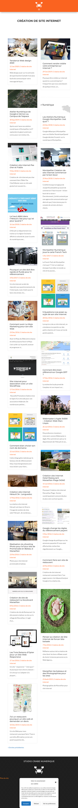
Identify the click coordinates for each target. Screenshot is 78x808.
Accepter (26, 803)
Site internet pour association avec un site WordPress (21, 383)
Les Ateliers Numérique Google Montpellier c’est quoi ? (54, 119)
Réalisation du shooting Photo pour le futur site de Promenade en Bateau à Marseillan (22, 547)
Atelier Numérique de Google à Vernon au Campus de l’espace (20, 114)
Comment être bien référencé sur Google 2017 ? (55, 372)
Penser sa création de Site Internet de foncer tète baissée (55, 639)
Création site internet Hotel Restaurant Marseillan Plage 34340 (54, 478)
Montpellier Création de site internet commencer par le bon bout (54, 172)
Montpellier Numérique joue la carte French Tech (55, 251)
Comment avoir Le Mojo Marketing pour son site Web (21, 326)
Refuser (36, 803)
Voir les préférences (49, 803)
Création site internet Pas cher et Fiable (22, 166)
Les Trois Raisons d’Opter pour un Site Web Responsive (22, 654)
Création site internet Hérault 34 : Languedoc (21, 493)
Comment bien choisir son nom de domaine (22, 447)
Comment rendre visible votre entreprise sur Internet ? (54, 65)
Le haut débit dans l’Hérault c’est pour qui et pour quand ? (22, 218)
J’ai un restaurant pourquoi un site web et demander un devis (21, 719)
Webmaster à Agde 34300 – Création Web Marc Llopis (55, 421)
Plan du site (4, 778)
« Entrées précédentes (16, 747)
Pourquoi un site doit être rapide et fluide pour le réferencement (22, 272)
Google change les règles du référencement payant (55, 529)
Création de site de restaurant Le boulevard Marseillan (21, 600)
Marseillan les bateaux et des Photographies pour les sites (54, 673)
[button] (56, 782)
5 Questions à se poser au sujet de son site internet (55, 313)
